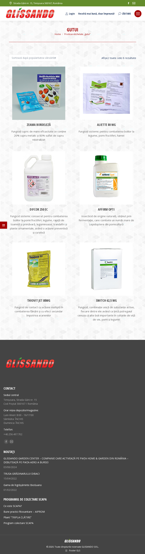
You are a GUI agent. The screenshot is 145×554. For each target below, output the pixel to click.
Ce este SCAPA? (13, 506)
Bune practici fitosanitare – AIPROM (24, 511)
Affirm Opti (106, 209)
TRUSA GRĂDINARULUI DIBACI (22, 473)
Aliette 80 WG (106, 125)
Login (72, 13)
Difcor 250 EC (39, 209)
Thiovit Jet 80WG (38, 300)
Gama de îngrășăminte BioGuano (23, 485)
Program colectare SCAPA (18, 523)
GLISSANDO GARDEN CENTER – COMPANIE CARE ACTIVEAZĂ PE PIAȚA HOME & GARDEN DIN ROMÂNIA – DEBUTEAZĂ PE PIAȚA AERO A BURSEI (66, 460)
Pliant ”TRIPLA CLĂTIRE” (17, 517)
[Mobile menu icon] (137, 13)
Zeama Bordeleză (39, 125)
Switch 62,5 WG (106, 300)
